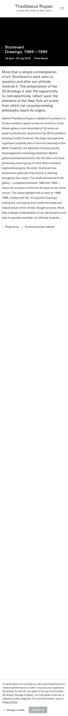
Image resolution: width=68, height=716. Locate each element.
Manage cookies (15, 710)
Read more (12, 226)
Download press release (40, 226)
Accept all (38, 709)
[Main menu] (62, 8)
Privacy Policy (9, 702)
